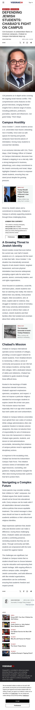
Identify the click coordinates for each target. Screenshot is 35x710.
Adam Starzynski (6, 39)
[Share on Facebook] (23, 42)
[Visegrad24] (17, 2)
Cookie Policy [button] (14, 693)
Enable (24, 237)
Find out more (30, 604)
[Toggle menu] (3, 2)
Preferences (17, 705)
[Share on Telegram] (31, 42)
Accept (18, 701)
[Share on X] (20, 42)
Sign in (31, 2)
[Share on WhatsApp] (27, 42)
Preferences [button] (26, 695)
